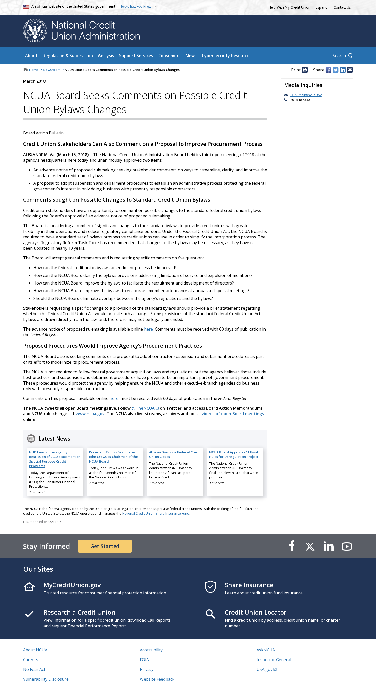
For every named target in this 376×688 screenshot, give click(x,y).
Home (34, 69)
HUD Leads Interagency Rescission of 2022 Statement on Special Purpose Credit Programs (55, 459)
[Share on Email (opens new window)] (350, 70)
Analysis (106, 55)
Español (322, 7)
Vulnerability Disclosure (46, 679)
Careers (30, 659)
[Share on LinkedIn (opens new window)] (343, 70)
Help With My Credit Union (289, 7)
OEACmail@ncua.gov (306, 95)
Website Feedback (157, 679)
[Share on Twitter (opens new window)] (336, 70)
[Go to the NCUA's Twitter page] (310, 546)
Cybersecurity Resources (227, 55)
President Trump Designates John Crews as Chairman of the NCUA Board (113, 457)
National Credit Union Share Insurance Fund (155, 513)
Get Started (104, 546)
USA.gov (264, 669)
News (191, 55)
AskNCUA (266, 650)
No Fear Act (34, 669)
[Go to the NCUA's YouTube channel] (347, 546)
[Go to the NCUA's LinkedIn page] (328, 546)
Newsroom (51, 69)
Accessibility (151, 650)
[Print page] (305, 70)
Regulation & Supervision (68, 55)
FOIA (144, 659)
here (148, 329)
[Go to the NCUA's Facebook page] (291, 546)
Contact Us (342, 7)
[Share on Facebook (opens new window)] (328, 70)
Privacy (146, 669)
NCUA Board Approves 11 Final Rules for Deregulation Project (233, 454)
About (31, 55)
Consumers (169, 55)
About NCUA (35, 650)
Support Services (136, 55)
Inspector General (274, 659)
